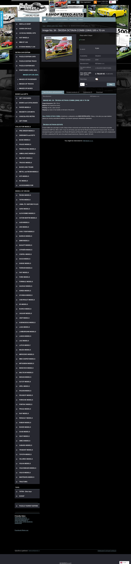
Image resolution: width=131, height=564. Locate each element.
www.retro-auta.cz (21, 517)
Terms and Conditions (61, 19)
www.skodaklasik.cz (21, 520)
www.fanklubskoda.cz (22, 519)
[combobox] (112, 2)
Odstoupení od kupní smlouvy (107, 551)
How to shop (73, 19)
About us (50, 19)
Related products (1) (72, 92)
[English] (112, 2)
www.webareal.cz (34, 551)
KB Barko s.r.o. (88, 141)
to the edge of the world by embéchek (24, 522)
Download (99, 92)
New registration (85, 2)
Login (73, 2)
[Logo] (27, 10)
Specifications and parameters (52, 92)
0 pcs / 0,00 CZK (102, 1)
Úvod (44, 26)
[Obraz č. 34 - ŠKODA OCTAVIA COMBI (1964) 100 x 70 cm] (59, 35)
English (124, 562)
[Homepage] (45, 19)
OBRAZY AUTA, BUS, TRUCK (54, 26)
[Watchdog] (96, 78)
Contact (80, 19)
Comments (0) (87, 92)
